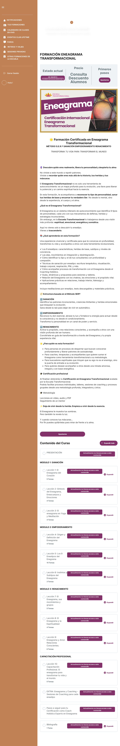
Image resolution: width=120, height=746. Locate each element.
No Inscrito (52, 77)
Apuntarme (104, 80)
